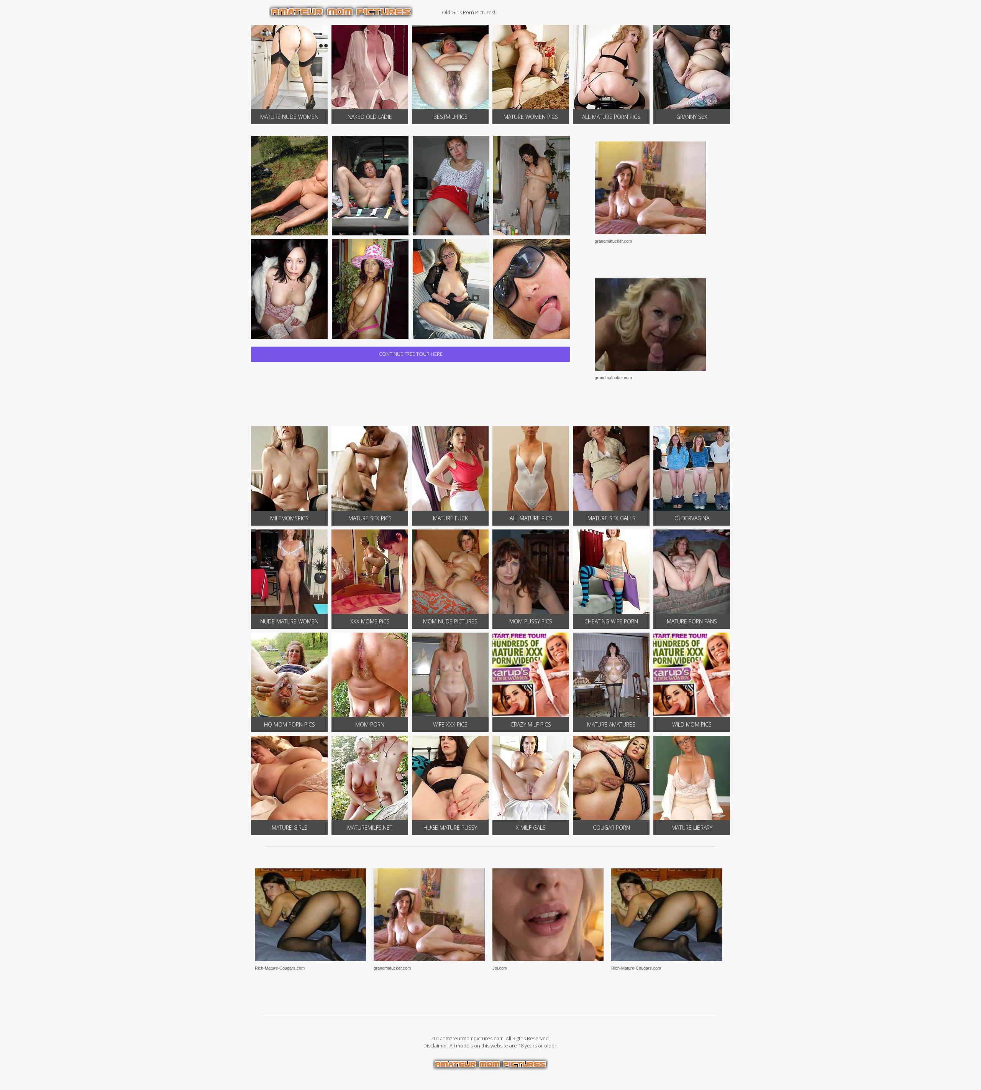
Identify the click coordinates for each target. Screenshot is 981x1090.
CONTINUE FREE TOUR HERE (411, 353)
